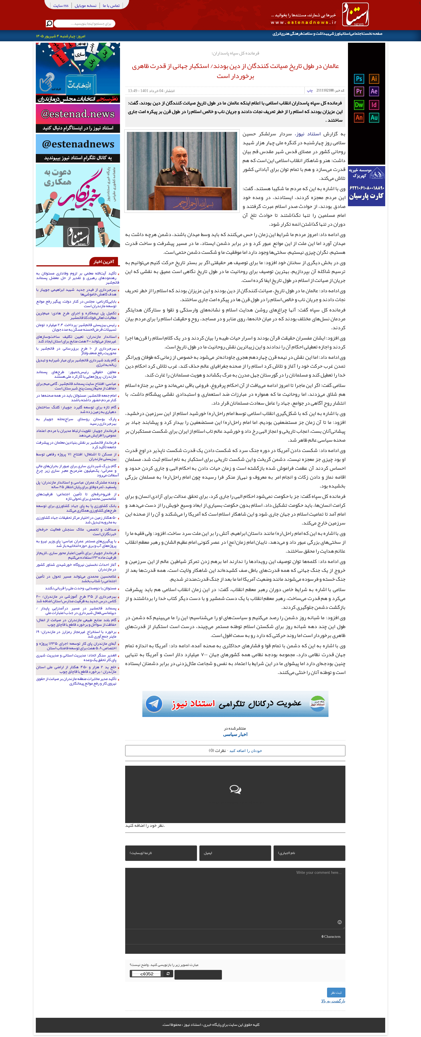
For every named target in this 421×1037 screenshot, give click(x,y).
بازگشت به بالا (333, 1000)
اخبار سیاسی (235, 734)
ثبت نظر (336, 992)
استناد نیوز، (308, 133)
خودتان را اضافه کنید (245, 750)
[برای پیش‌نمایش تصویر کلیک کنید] (182, 170)
